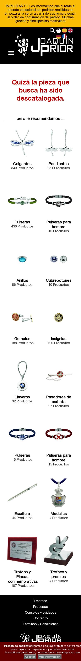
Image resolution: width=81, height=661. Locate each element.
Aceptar (30, 656)
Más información (49, 656)
